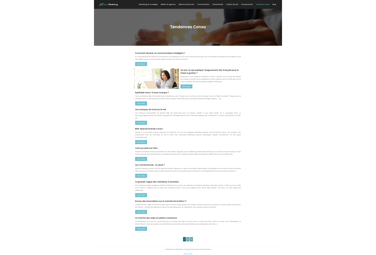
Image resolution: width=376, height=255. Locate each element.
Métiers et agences (168, 4)
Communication (203, 4)
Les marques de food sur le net (150, 109)
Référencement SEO (186, 4)
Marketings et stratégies (148, 4)
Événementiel (217, 4)
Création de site (232, 4)
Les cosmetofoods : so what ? (150, 165)
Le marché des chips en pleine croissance (156, 218)
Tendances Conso (263, 4)
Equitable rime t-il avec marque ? (152, 92)
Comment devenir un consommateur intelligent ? (160, 53)
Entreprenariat (247, 4)
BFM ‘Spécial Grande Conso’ (149, 128)
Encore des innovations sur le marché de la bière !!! (160, 201)
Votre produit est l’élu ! (146, 148)
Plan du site (188, 254)
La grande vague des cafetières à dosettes (157, 181)
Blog (274, 4)
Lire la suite (141, 64)
